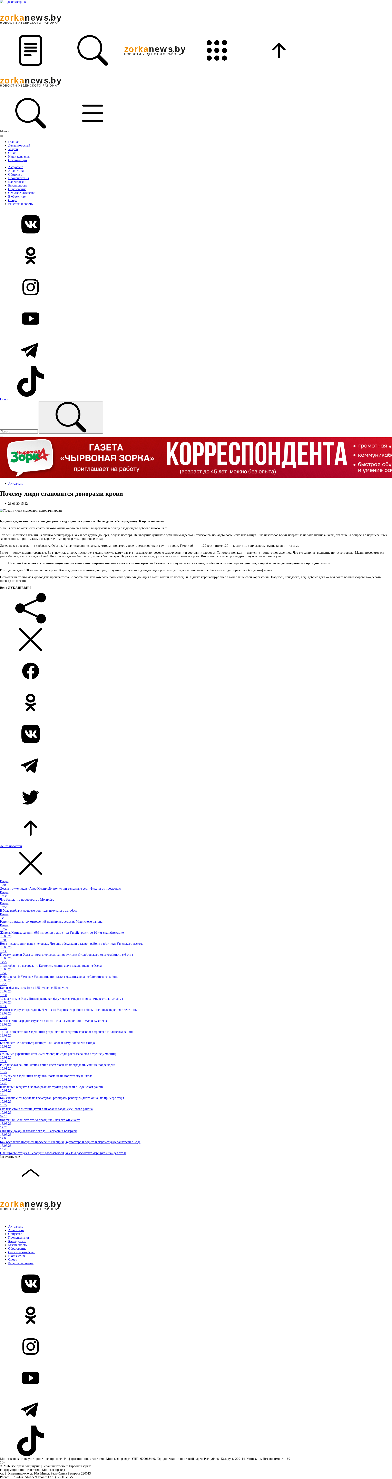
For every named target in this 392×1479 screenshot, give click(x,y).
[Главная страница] (155, 64)
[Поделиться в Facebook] (196, 671)
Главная (13, 141)
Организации (17, 160)
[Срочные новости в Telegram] (196, 350)
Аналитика (16, 170)
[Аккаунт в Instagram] (196, 287)
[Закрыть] (1, 136)
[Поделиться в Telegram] (196, 765)
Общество (15, 174)
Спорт (12, 200)
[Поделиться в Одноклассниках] (196, 703)
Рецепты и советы (20, 204)
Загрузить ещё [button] (10, 1156)
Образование (17, 189)
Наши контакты (19, 156)
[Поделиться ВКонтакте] (196, 734)
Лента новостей (19, 145)
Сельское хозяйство (21, 192)
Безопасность (17, 185)
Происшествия (18, 178)
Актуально (15, 167)
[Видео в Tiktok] (196, 382)
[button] (31, 64)
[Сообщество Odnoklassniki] (196, 256)
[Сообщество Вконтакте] (196, 224)
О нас (12, 152)
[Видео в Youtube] (196, 319)
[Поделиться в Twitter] (196, 797)
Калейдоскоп (17, 181)
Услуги (13, 149)
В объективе (17, 196)
